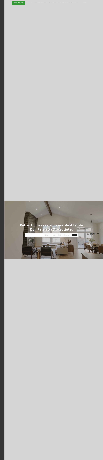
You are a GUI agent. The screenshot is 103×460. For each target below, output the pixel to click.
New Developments (42, 2)
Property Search (29, 2)
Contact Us (76, 2)
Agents (35, 2)
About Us (70, 2)
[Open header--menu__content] (89, 3)
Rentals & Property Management (60, 2)
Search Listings (50, 2)
